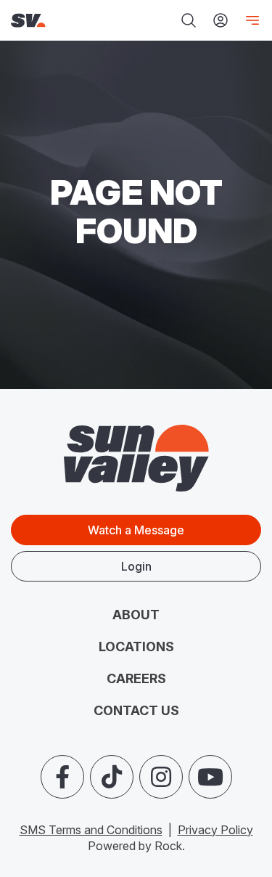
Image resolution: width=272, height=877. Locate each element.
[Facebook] (62, 777)
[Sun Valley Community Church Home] (56, 20)
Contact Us (136, 710)
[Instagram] (161, 777)
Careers (136, 678)
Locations (136, 646)
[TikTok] (111, 777)
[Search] (188, 20)
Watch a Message (136, 530)
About (136, 614)
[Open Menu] (249, 20)
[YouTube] (210, 777)
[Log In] (220, 20)
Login (136, 566)
